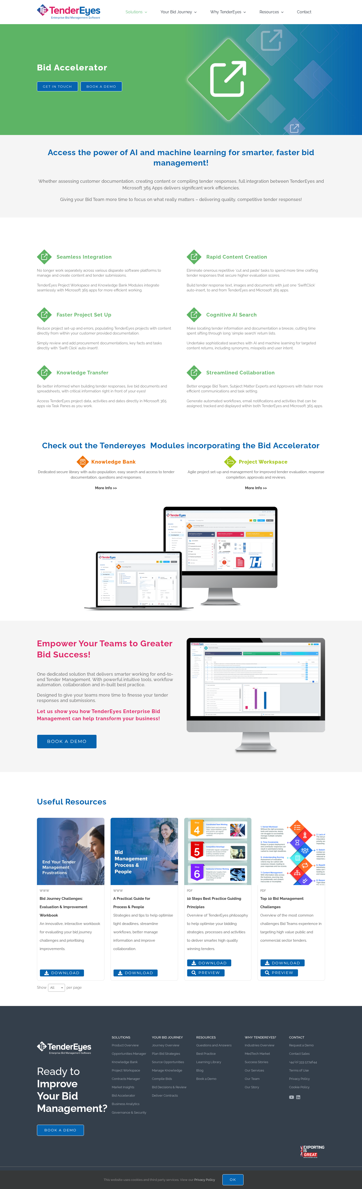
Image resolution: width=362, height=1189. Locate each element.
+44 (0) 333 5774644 (303, 1062)
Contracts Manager (126, 1079)
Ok (233, 1179)
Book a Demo (206, 1079)
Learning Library (208, 1062)
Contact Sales (299, 1053)
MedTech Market (257, 1053)
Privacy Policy (299, 1079)
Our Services (254, 1070)
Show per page (59, 987)
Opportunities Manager (129, 1053)
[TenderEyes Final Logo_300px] (68, 5)
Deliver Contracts (165, 1095)
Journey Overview (166, 1045)
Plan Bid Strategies (166, 1053)
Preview (209, 972)
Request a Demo (301, 1045)
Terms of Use (299, 1070)
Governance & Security (129, 1112)
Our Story (252, 1087)
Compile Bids (162, 1079)
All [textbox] (52, 987)
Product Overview (125, 1045)
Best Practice (206, 1053)
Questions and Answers (213, 1045)
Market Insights (123, 1087)
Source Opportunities (168, 1062)
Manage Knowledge (167, 1070)
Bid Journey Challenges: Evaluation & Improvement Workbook (63, 907)
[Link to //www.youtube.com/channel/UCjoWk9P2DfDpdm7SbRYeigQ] (291, 1097)
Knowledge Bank (125, 1062)
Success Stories (256, 1062)
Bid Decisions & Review (169, 1087)
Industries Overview (260, 1045)
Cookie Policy (299, 1087)
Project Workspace (126, 1070)
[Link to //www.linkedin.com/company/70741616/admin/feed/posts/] (298, 1097)
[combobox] (56, 988)
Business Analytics (125, 1104)
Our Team (252, 1079)
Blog (199, 1070)
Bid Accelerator (123, 1095)
